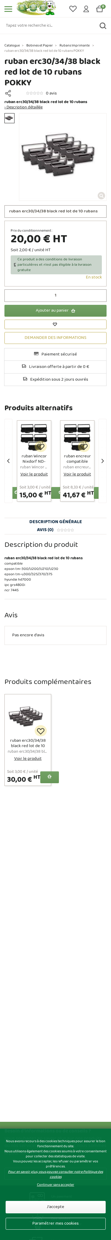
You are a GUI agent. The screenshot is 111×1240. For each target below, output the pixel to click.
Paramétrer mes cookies (55, 1223)
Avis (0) (45, 530)
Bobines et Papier (39, 46)
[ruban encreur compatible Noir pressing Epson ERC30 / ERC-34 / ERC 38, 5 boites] (77, 438)
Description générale (55, 522)
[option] (9, 118)
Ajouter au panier (52, 310)
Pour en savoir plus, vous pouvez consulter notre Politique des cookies (55, 1174)
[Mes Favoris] (73, 8)
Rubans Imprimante (74, 46)
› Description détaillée (23, 107)
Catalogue (12, 46)
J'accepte (55, 1207)
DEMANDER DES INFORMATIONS (55, 338)
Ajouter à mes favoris (41, 446)
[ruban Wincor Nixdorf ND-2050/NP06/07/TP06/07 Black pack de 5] (34, 438)
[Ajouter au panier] (49, 777)
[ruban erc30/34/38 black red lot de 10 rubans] (28, 717)
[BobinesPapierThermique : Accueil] (40, 8)
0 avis (51, 93)
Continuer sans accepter (55, 1185)
